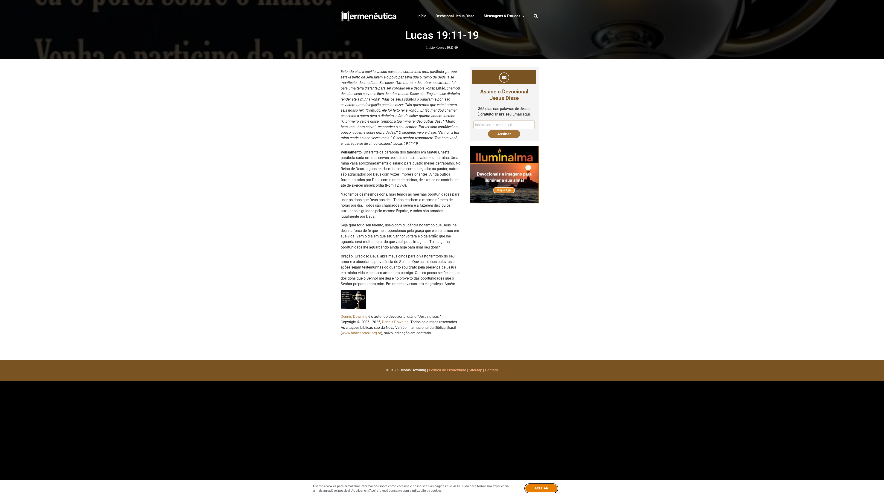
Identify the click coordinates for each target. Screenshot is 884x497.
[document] (442, 248)
